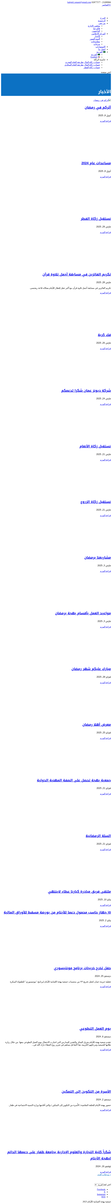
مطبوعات (95, 41)
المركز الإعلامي (98, 34)
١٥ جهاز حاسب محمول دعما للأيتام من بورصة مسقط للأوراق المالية (57, 912)
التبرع (102, 18)
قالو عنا (96, 28)
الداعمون (96, 31)
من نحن (101, 23)
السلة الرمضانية (98, 836)
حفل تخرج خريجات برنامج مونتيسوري (82, 968)
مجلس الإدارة (94, 26)
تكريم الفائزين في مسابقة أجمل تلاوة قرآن (76, 274)
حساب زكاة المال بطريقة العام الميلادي (82, 65)
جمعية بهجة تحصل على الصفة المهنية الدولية (74, 780)
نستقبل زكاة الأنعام (95, 446)
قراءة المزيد (105, 121)
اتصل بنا (101, 49)
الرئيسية (101, 20)
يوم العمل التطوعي (95, 1028)
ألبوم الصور (95, 39)
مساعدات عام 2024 (96, 163)
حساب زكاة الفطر (92, 67)
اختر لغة (107, 1184)
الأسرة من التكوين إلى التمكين (86, 1091)
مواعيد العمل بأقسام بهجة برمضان (83, 613)
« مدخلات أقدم (104, 1174)
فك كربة (104, 335)
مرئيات (97, 44)
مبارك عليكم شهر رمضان (91, 669)
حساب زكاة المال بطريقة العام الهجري (82, 62)
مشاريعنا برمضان (97, 557)
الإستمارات (100, 47)
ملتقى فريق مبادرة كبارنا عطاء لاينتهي (79, 891)
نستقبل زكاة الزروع (95, 502)
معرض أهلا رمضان (96, 724)
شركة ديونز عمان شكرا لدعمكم (86, 390)
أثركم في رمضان (98, 107)
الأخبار (97, 36)
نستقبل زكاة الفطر (96, 219)
